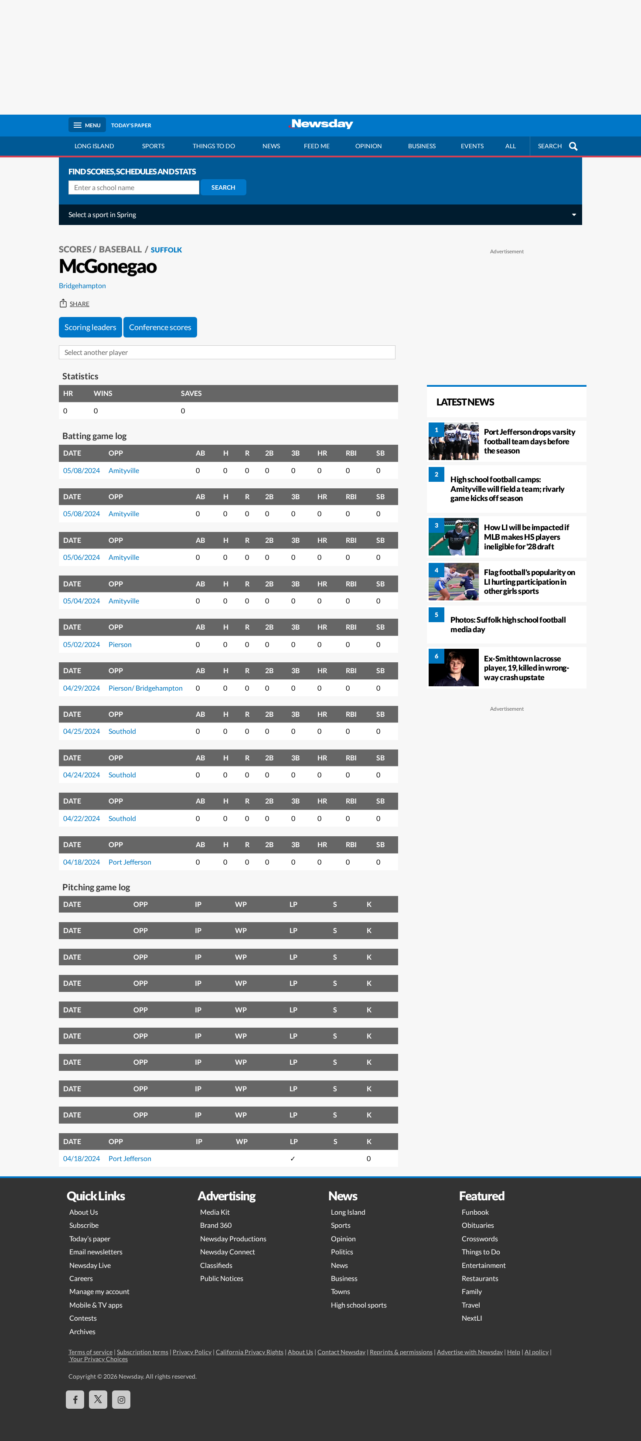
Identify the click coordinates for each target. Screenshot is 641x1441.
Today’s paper (89, 1238)
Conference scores (160, 327)
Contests (83, 1318)
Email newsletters (96, 1251)
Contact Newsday (341, 1352)
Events (472, 146)
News (271, 146)
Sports (153, 146)
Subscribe (84, 1225)
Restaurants (480, 1278)
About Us (83, 1212)
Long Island (94, 146)
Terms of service (90, 1352)
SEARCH (550, 146)
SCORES (75, 249)
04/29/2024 (81, 688)
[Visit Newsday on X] (98, 1399)
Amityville (124, 470)
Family (472, 1291)
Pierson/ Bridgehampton (146, 688)
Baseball (121, 249)
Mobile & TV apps (96, 1305)
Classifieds (216, 1265)
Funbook (475, 1212)
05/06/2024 (81, 557)
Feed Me (317, 146)
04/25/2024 (81, 731)
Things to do (214, 146)
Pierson (120, 644)
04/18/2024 (81, 862)
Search (223, 187)
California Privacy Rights (249, 1352)
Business (422, 146)
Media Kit (215, 1212)
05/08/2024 (81, 470)
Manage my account (99, 1291)
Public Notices (221, 1278)
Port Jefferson (130, 862)
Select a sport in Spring (102, 214)
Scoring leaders (90, 327)
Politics (342, 1251)
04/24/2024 (81, 774)
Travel (471, 1305)
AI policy (537, 1352)
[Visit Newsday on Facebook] (75, 1399)
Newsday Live (90, 1265)
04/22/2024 (81, 818)
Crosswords (480, 1238)
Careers (81, 1278)
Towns (340, 1291)
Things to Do (481, 1251)
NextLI (472, 1318)
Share (79, 303)
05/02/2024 (81, 644)
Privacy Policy (192, 1352)
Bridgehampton (82, 285)
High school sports (359, 1305)
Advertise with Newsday (470, 1352)
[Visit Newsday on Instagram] (121, 1399)
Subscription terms (142, 1352)
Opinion (368, 146)
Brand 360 (216, 1225)
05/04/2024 (81, 600)
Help (513, 1352)
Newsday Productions (233, 1238)
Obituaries (478, 1225)
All (510, 146)
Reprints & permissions (401, 1352)
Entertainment (484, 1265)
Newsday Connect (227, 1251)
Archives (82, 1331)
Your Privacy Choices (98, 1359)
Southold (122, 731)
